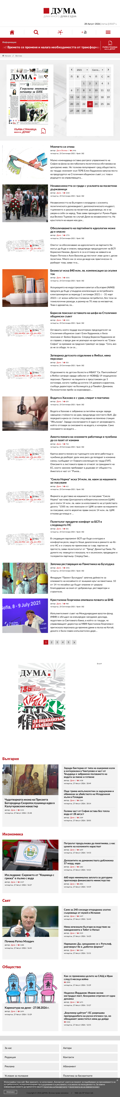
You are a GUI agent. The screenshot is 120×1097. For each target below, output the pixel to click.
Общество (11, 967)
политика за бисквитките (55, 1087)
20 (71, 104)
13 (71, 97)
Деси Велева (62, 150)
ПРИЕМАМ (10, 1092)
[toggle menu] (108, 32)
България (10, 759)
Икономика (12, 834)
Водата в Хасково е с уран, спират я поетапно (79, 398)
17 (96, 97)
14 (77, 97)
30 (90, 111)
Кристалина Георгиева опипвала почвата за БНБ (81, 600)
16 (90, 97)
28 (77, 111)
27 (71, 111)
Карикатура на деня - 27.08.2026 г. (27, 1007)
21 (77, 104)
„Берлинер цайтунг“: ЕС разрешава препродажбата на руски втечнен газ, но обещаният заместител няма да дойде (87, 1016)
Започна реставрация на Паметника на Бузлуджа (82, 564)
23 (90, 104)
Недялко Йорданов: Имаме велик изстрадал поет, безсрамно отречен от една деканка (89, 996)
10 (96, 90)
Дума (59, 193)
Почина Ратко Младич (19, 941)
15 (83, 97)
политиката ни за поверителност (84, 1087)
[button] (82, 70)
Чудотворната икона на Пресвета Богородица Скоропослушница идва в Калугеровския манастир (30, 803)
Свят (6, 901)
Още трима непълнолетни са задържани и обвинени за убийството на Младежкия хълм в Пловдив (89, 794)
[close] (117, 1081)
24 (96, 104)
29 (83, 111)
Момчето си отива (62, 146)
